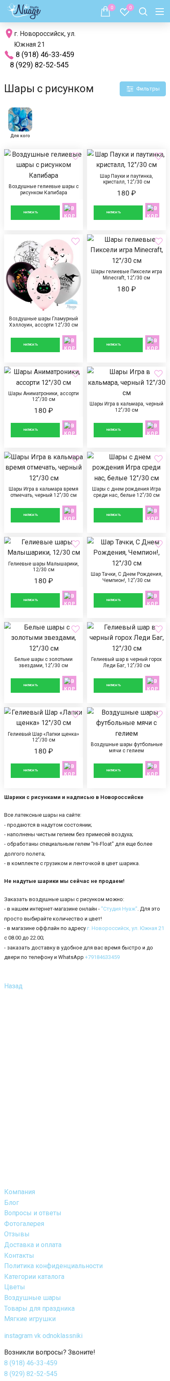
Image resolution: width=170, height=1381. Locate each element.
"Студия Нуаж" (119, 909)
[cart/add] (69, 210)
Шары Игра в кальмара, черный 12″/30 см (126, 407)
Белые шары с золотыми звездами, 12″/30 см (43, 662)
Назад (13, 986)
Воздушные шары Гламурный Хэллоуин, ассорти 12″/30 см (43, 298)
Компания (19, 1192)
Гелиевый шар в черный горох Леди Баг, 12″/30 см (126, 662)
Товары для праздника (39, 1308)
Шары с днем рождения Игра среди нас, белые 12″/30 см (126, 492)
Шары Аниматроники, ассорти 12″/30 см (43, 407)
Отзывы (17, 1234)
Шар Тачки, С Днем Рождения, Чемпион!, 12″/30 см (126, 577)
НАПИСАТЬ (31, 212)
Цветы (14, 1287)
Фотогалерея (24, 1224)
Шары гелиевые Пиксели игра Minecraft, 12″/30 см (126, 298)
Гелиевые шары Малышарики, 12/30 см (43, 577)
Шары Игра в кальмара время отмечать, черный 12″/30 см (43, 492)
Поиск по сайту (143, 12)
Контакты (19, 1255)
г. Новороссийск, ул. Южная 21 (125, 928)
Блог (11, 1203)
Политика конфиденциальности (53, 1266)
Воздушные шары (32, 1298)
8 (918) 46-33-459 (45, 54)
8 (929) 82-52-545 (39, 64)
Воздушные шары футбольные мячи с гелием (126, 747)
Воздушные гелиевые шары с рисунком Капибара (43, 189)
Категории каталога (34, 1277)
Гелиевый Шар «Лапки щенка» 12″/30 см (43, 747)
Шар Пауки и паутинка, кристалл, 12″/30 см (126, 189)
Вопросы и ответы (32, 1213)
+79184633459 (102, 957)
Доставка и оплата (32, 1245)
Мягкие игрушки (30, 1319)
